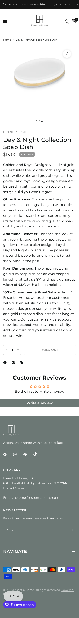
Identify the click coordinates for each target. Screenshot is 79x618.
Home (7, 39)
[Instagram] (18, 454)
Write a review (40, 403)
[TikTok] (38, 454)
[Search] (66, 21)
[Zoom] (67, 54)
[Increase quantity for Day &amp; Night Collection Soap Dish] (18, 350)
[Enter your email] (71, 530)
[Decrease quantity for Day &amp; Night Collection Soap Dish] (6, 350)
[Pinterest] (14, 362)
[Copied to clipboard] (22, 362)
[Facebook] (5, 362)
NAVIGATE (15, 551)
